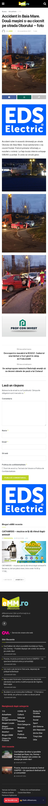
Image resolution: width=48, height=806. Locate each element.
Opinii (20, 731)
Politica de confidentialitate (14, 464)
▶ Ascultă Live (11, 800)
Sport (35, 723)
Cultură (21, 715)
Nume (5, 430)
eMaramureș (8, 538)
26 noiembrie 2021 (24, 31)
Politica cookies (8, 793)
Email (5, 442)
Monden (21, 728)
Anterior (8, 580)
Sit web (5, 453)
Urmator (19, 580)
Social (35, 720)
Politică (21, 734)
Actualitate (12, 11)
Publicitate (22, 738)
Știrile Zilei (37, 733)
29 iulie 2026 (19, 538)
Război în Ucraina (37, 712)
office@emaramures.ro (11, 616)
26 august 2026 (11, 654)
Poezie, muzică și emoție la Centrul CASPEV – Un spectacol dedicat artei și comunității (29, 770)
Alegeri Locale (8, 723)
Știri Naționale (39, 730)
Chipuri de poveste (6, 739)
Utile (35, 740)
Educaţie (21, 721)
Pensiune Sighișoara (9, 795)
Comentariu (7, 399)
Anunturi (5, 732)
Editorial (21, 718)
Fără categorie (24, 724)
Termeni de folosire (9, 790)
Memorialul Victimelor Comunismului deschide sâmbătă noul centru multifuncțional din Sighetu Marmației (23, 681)
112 (19, 11)
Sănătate (37, 717)
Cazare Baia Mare (24, 793)
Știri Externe (38, 726)
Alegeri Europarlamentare (9, 719)
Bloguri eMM (7, 735)
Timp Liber (37, 736)
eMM (10, 31)
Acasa (4, 11)
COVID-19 (22, 711)
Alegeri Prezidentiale (7, 727)
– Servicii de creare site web (21, 633)
